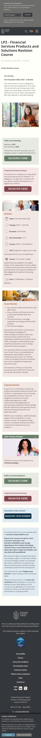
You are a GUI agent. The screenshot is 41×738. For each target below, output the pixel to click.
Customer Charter (20, 670)
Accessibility (20, 654)
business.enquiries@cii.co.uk (17, 534)
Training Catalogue (11, 463)
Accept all (8, 735)
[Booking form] (18, 158)
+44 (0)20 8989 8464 (22, 712)
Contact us (21, 682)
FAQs (20, 678)
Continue (28, 14)
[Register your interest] (18, 516)
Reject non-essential (24, 735)
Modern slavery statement (20, 674)
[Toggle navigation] (36, 31)
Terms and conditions (20, 662)
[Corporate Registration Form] (18, 189)
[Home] (20, 615)
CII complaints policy (20, 666)
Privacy (20, 658)
